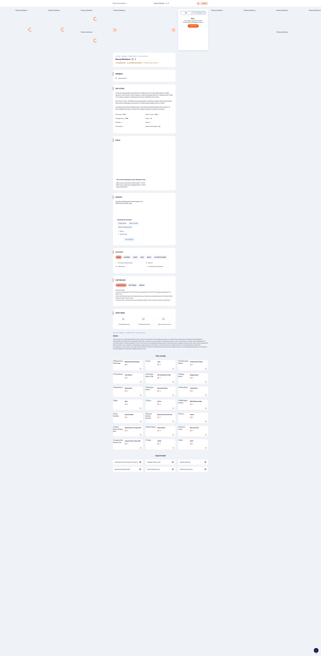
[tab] (186, 13)
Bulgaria (124, 56)
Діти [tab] (142, 257)
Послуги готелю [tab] (160, 257)
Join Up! (117, 56)
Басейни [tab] (127, 257)
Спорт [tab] (135, 257)
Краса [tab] (149, 257)
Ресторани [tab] (132, 285)
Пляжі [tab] (119, 257)
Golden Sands (132, 56)
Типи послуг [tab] (121, 285)
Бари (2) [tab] (141, 285)
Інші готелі (160, 455)
